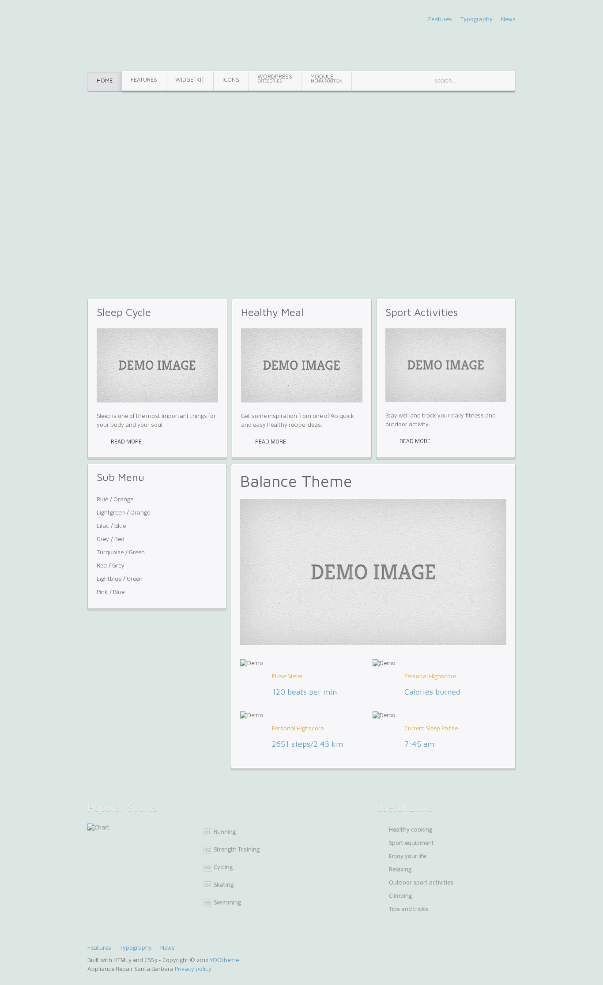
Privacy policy (193, 969)
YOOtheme (224, 960)
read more (126, 442)
